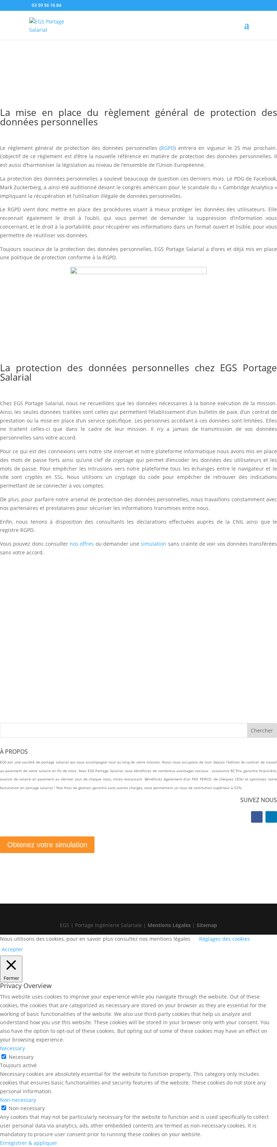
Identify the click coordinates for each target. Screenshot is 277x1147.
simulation (152, 543)
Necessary (21, 1056)
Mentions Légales (169, 925)
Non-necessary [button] (18, 1099)
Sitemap (207, 925)
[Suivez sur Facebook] (257, 817)
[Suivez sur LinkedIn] (271, 817)
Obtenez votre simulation (47, 845)
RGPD (167, 147)
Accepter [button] (12, 949)
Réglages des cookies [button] (224, 938)
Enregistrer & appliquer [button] (28, 1142)
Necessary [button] (12, 1048)
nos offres (83, 543)
